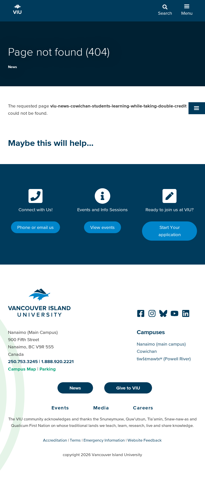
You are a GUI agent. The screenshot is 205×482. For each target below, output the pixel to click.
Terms (75, 440)
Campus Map (22, 369)
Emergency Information (104, 440)
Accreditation (55, 440)
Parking (48, 369)
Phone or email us (35, 227)
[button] (196, 108)
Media (101, 407)
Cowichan (147, 351)
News (12, 67)
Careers (143, 407)
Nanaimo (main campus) (161, 344)
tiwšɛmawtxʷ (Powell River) (164, 358)
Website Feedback (145, 440)
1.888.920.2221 (57, 361)
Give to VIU (128, 387)
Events (60, 407)
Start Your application (169, 231)
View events (102, 227)
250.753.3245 (23, 361)
